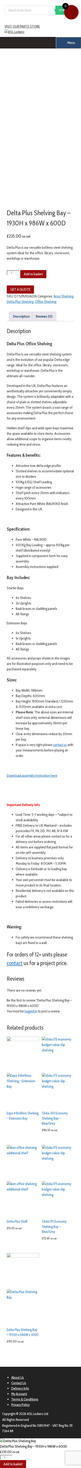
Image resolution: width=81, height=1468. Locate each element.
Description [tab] (21, 316)
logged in (31, 1011)
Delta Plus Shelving (20, 301)
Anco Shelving (63, 296)
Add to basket (33, 274)
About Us (17, 1377)
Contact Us (18, 1383)
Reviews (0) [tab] (44, 316)
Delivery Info (20, 1388)
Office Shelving (45, 301)
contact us (60, 745)
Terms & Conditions (24, 1399)
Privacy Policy (20, 1405)
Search (64, 10)
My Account (19, 1394)
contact (14, 963)
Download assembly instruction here (32, 775)
